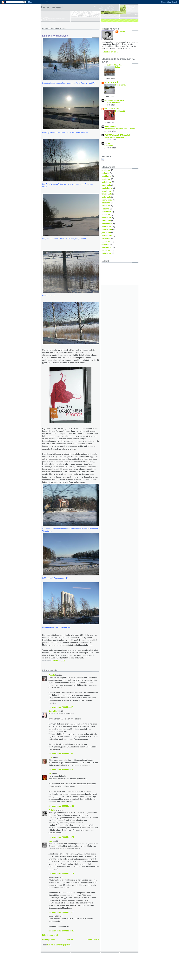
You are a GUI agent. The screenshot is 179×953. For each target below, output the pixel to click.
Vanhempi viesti (92, 939)
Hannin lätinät (110, 127)
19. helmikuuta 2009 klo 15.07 (61, 837)
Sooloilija (53, 711)
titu (50, 774)
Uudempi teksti (48, 939)
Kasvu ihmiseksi (52, 7)
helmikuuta (106, 191)
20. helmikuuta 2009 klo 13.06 (61, 912)
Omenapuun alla (111, 109)
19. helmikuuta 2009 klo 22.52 (61, 873)
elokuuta (105, 173)
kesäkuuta (106, 179)
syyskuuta (106, 170)
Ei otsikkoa (108, 146)
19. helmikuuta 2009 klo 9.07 (61, 770)
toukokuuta (106, 182)
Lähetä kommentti (50, 935)
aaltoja (107, 143)
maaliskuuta (107, 188)
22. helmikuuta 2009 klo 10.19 (61, 931)
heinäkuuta (106, 176)
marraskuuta (107, 200)
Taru (50, 758)
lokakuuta (106, 203)
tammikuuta (107, 194)
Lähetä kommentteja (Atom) (59, 945)
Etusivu (70, 939)
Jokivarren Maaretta (112, 65)
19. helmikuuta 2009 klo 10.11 (61, 806)
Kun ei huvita (120, 85)
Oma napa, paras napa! (114, 100)
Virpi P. (52, 675)
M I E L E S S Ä (111, 83)
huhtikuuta (106, 185)
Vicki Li (52, 810)
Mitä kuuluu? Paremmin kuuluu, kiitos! (119, 129)
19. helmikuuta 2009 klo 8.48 (61, 707)
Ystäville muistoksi (112, 103)
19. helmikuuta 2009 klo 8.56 (61, 754)
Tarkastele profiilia (109, 52)
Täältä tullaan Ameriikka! (114, 137)
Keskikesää (120, 111)
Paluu (117, 67)
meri (50, 841)
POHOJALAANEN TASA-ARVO (117, 135)
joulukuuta (106, 197)
